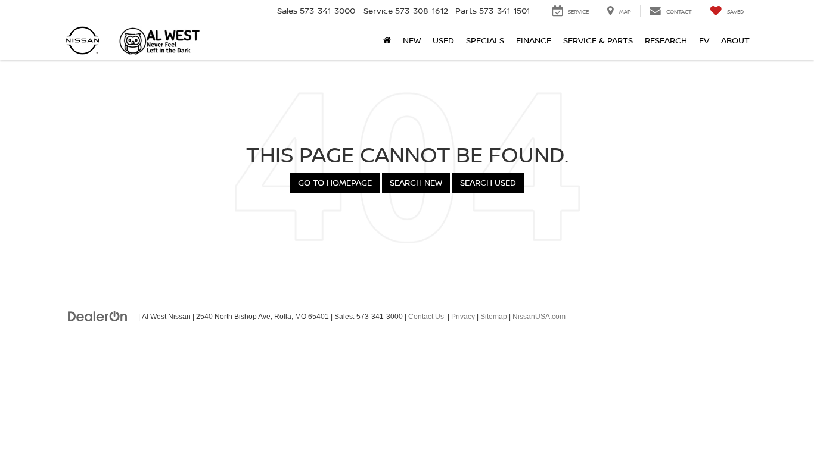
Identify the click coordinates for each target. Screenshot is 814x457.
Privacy (463, 316)
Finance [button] (533, 40)
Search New (416, 182)
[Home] (387, 40)
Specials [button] (485, 40)
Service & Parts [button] (598, 40)
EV (704, 40)
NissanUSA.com (539, 316)
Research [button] (666, 40)
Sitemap (493, 316)
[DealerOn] (97, 316)
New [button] (412, 40)
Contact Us (426, 316)
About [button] (735, 40)
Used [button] (443, 40)
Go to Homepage (335, 182)
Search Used (488, 182)
